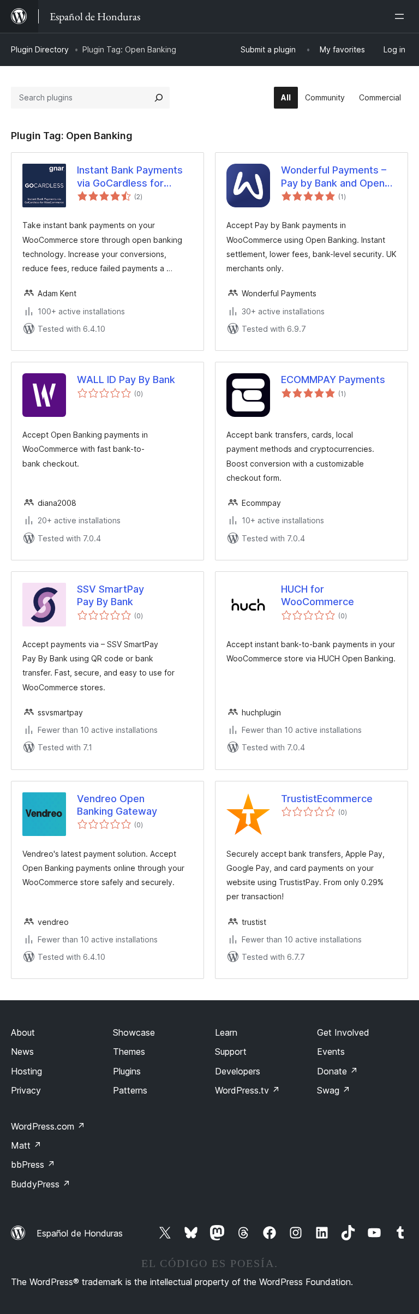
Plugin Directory (40, 49)
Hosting (26, 1071)
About (23, 1032)
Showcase (134, 1032)
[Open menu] (401, 16)
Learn (226, 1032)
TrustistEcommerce (327, 798)
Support (231, 1051)
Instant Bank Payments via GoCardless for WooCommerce (130, 176)
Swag (333, 1090)
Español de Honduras (80, 1233)
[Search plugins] (159, 98)
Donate (337, 1071)
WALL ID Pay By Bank (126, 379)
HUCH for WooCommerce (317, 595)
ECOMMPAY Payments (333, 379)
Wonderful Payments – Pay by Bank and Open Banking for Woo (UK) (333, 176)
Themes (129, 1051)
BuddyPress (40, 1184)
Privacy (26, 1090)
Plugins (127, 1071)
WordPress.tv (247, 1090)
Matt (26, 1145)
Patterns (130, 1090)
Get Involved (343, 1032)
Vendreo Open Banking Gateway (117, 805)
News (22, 1051)
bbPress (33, 1164)
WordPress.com (48, 1126)
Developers (237, 1071)
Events (331, 1051)
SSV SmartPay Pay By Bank (110, 595)
